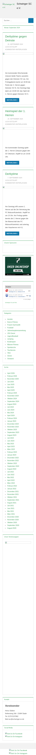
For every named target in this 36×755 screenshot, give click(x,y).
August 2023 (11, 435)
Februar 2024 (12, 418)
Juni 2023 (10, 441)
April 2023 (11, 446)
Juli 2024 (10, 407)
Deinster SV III (21, 291)
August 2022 (11, 469)
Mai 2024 (10, 413)
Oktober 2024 (12, 398)
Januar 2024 (11, 421)
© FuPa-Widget (27, 299)
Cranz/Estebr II (21, 296)
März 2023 (11, 449)
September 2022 (13, 466)
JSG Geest (11, 333)
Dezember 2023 (13, 424)
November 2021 (13, 494)
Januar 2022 (11, 489)
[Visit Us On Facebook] (13, 734)
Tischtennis (11, 350)
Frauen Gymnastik (13, 325)
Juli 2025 (10, 382)
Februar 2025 (12, 393)
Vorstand (10, 358)
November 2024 (13, 396)
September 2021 (13, 500)
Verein (9, 356)
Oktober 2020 (12, 522)
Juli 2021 (10, 505)
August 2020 (11, 528)
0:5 (27, 295)
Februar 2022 (12, 486)
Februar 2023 (12, 452)
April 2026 (11, 373)
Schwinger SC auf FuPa (11, 302)
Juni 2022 (10, 474)
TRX (9, 353)
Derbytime (11, 173)
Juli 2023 (10, 438)
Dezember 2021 (13, 491)
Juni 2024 (10, 410)
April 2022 (11, 480)
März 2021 (11, 514)
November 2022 (13, 460)
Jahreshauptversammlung (16, 330)
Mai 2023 (10, 443)
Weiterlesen (12, 100)
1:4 (29, 290)
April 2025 (11, 390)
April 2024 (11, 415)
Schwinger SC (12, 291)
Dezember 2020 (13, 517)
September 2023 (13, 432)
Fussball (10, 328)
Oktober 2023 (12, 429)
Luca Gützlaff (11, 47)
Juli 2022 (10, 472)
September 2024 (13, 401)
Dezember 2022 (13, 458)
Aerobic (10, 319)
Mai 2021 (10, 511)
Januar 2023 (11, 455)
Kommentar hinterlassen (16, 49)
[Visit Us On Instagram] (13, 736)
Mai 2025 (10, 387)
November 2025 (13, 379)
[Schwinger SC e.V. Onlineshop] (18, 275)
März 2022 (11, 483)
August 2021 (11, 503)
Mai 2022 (10, 477)
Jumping (10, 339)
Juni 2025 (10, 384)
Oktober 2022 (12, 463)
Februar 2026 (12, 376)
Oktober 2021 (12, 497)
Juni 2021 (10, 508)
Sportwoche (11, 347)
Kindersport (11, 342)
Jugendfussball (12, 336)
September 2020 (13, 525)
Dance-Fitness (12, 322)
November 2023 (13, 427)
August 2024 (11, 404)
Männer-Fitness (12, 344)
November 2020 (13, 520)
